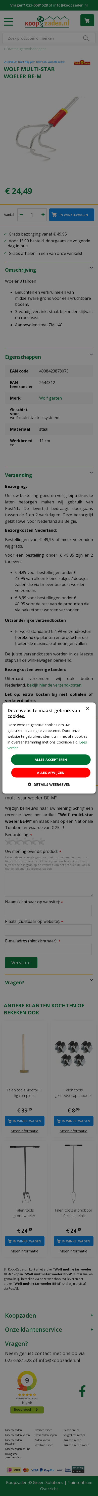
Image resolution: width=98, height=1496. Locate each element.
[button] (49, 784)
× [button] (87, 708)
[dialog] (49, 748)
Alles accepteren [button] (51, 759)
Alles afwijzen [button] (51, 772)
